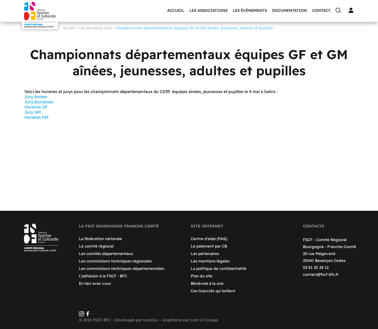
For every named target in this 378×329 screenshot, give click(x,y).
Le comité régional (96, 246)
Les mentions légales (210, 261)
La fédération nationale (100, 238)
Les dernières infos (95, 28)
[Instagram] (81, 315)
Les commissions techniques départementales (121, 268)
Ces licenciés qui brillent (213, 290)
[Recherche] (339, 10)
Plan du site (201, 275)
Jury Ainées (35, 96)
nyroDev (151, 319)
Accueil (175, 10)
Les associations (209, 10)
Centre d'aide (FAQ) (209, 238)
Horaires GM (37, 117)
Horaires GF (36, 106)
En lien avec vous (95, 283)
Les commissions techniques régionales (115, 261)
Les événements (250, 10)
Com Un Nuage (204, 319)
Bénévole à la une (207, 283)
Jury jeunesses (38, 101)
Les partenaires (205, 253)
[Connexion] (352, 10)
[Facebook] (87, 315)
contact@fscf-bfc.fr (321, 274)
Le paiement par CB (209, 246)
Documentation (289, 10)
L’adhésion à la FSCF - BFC (103, 275)
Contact (321, 10)
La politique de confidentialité (218, 268)
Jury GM (32, 112)
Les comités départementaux (106, 253)
